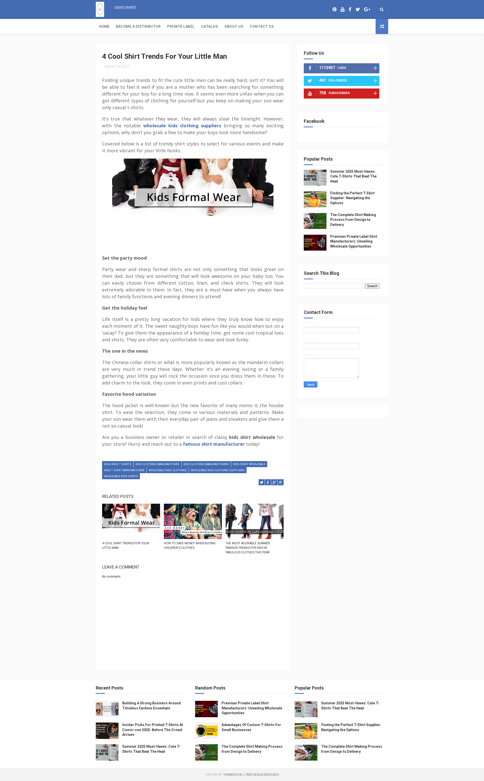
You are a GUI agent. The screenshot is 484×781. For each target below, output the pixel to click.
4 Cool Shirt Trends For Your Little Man (125, 546)
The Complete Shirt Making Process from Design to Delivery (353, 220)
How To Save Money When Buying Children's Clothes (190, 546)
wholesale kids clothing (168, 470)
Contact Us (262, 26)
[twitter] (358, 9)
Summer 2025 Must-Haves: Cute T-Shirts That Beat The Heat (353, 176)
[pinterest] (334, 9)
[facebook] (350, 9)
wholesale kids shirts (121, 476)
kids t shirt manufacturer (124, 470)
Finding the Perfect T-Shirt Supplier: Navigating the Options (352, 198)
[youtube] (342, 9)
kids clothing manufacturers (206, 464)
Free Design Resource (262, 774)
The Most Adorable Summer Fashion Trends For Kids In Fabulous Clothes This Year (248, 548)
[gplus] (367, 9)
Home (104, 26)
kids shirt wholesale (249, 464)
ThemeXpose (232, 774)
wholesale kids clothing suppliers (182, 126)
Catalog (209, 26)
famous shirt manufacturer (214, 444)
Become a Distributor (138, 26)
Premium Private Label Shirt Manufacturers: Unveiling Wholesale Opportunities (353, 241)
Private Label (181, 26)
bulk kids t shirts (117, 464)
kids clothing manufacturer (157, 464)
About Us (234, 26)
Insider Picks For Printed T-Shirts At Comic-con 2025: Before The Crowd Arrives (152, 730)
